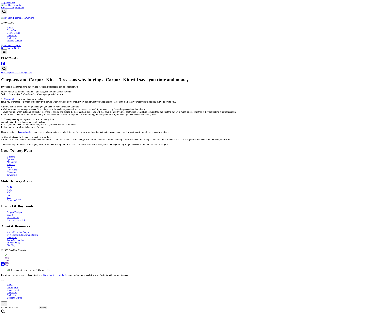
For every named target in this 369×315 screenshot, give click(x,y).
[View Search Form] (4, 11)
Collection (11, 38)
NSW (9, 190)
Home (10, 27)
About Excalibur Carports (18, 232)
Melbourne (12, 162)
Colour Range (13, 33)
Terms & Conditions (16, 240)
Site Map (11, 245)
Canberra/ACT (14, 200)
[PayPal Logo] (7, 265)
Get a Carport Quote (10, 48)
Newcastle (11, 172)
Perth (9, 167)
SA (8, 195)
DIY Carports (13, 217)
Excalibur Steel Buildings (54, 275)
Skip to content (8, 2)
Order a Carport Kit (16, 220)
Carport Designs (14, 212)
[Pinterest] (3, 64)
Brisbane (11, 156)
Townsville (12, 175)
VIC (9, 192)
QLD (9, 187)
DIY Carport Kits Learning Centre (16, 72)
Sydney (10, 159)
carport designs (26, 132)
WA (9, 197)
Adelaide (11, 164)
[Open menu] (4, 51)
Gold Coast (12, 169)
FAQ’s (10, 215)
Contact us (12, 35)
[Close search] (4, 303)
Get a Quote (12, 30)
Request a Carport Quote (12, 7)
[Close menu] (2, 280)
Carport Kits (9, 99)
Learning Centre (14, 40)
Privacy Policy (13, 242)
